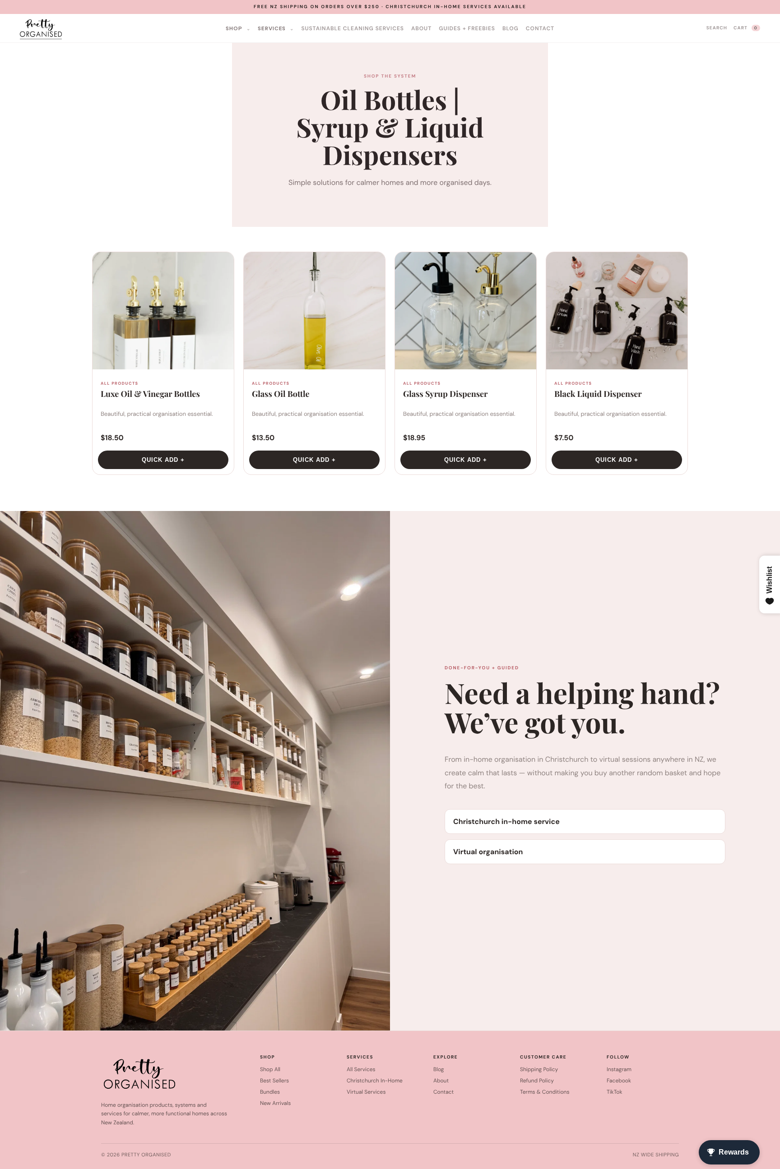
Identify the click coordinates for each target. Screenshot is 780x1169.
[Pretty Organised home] (123, 28)
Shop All (270, 1069)
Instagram (619, 1069)
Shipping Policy (539, 1069)
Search (716, 28)
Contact (540, 28)
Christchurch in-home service (506, 821)
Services (273, 28)
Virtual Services (366, 1091)
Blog (510, 28)
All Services (361, 1069)
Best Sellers (274, 1080)
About (421, 28)
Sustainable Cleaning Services (352, 28)
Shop (235, 28)
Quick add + (163, 459)
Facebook (619, 1080)
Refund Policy (537, 1080)
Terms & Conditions (544, 1091)
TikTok (614, 1091)
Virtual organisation (488, 851)
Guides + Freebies (467, 28)
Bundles (270, 1091)
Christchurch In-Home (375, 1080)
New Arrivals (275, 1103)
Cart (745, 28)
